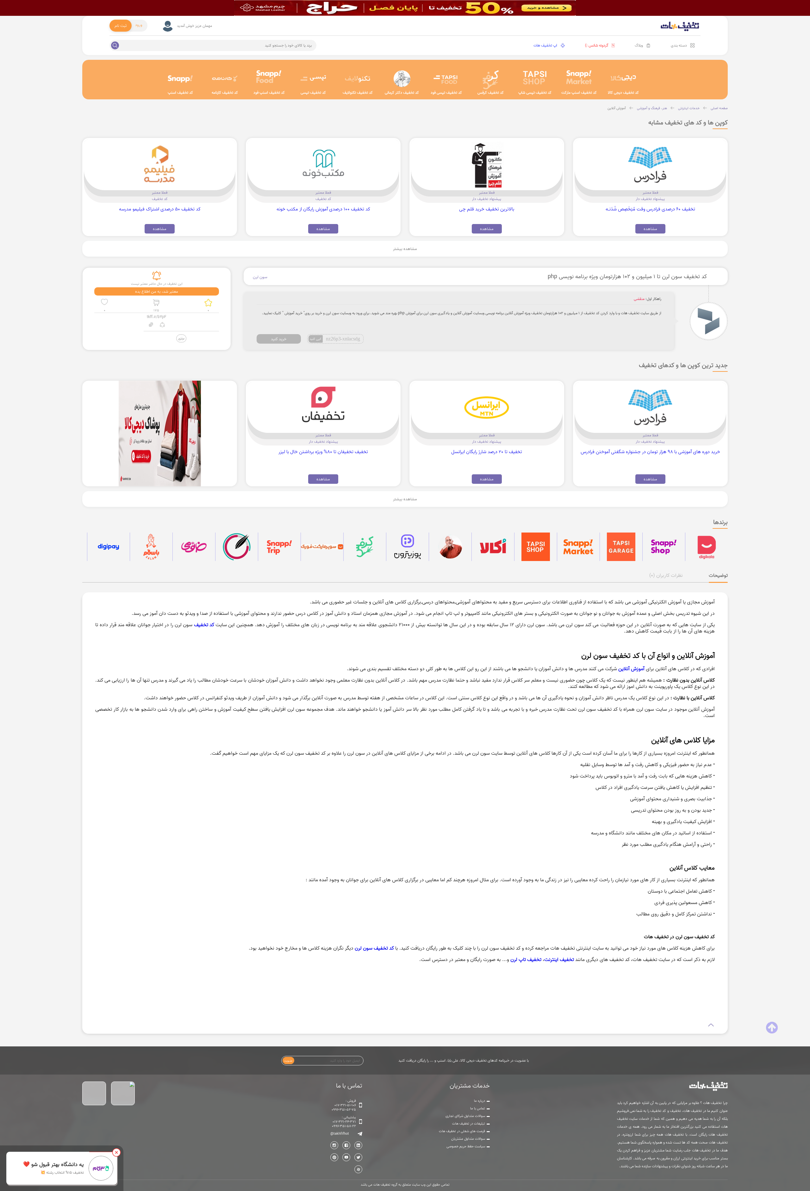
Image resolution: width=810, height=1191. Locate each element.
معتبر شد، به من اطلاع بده (156, 291)
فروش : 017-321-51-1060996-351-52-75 (344, 1105)
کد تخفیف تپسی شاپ (534, 92)
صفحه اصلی (719, 108)
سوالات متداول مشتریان (468, 1139)
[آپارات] (358, 1169)
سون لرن (260, 276)
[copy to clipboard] (151, 325)
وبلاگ (639, 45)
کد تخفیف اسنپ (180, 92)
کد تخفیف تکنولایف (358, 92)
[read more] (405, 1025)
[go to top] (772, 1028)
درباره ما (479, 1101)
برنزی (181, 338)
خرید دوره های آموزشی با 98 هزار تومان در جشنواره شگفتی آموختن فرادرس (650, 452)
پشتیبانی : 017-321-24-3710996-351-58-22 (344, 1121)
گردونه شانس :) (596, 45)
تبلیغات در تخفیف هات (468, 1123)
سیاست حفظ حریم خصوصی (465, 1146)
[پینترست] (334, 1157)
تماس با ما (477, 1108)
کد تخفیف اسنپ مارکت (579, 92)
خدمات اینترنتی (689, 108)
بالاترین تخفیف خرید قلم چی (486, 209)
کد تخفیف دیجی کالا (623, 92)
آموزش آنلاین (617, 108)
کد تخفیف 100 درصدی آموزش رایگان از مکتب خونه (323, 209)
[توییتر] (358, 1157)
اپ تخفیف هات (545, 45)
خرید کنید (278, 338)
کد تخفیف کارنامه (225, 92)
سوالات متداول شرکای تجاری (465, 1116)
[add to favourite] (104, 302)
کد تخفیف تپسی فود (446, 92)
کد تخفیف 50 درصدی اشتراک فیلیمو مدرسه (160, 209)
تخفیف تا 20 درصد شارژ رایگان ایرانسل (486, 452)
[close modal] (116, 1152)
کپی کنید (315, 339)
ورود (138, 25)
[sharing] (162, 325)
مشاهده (650, 228)
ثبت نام (121, 25)
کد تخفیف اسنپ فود (269, 92)
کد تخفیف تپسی (313, 92)
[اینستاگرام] (334, 1145)
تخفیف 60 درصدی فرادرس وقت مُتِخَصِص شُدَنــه (650, 209)
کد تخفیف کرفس (490, 92)
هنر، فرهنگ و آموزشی (652, 108)
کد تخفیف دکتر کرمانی (402, 92)
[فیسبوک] (346, 1145)
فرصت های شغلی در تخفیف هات (462, 1131)
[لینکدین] (358, 1145)
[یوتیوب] (346, 1157)
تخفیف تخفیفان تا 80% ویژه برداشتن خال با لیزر (323, 452)
